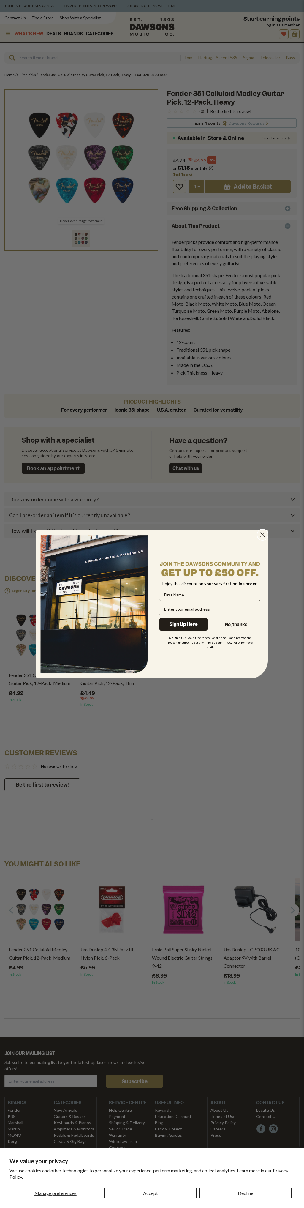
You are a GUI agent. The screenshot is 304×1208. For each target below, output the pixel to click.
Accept (150, 1193)
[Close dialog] (262, 535)
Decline (245, 1193)
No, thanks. (236, 625)
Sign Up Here (184, 624)
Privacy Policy (231, 642)
